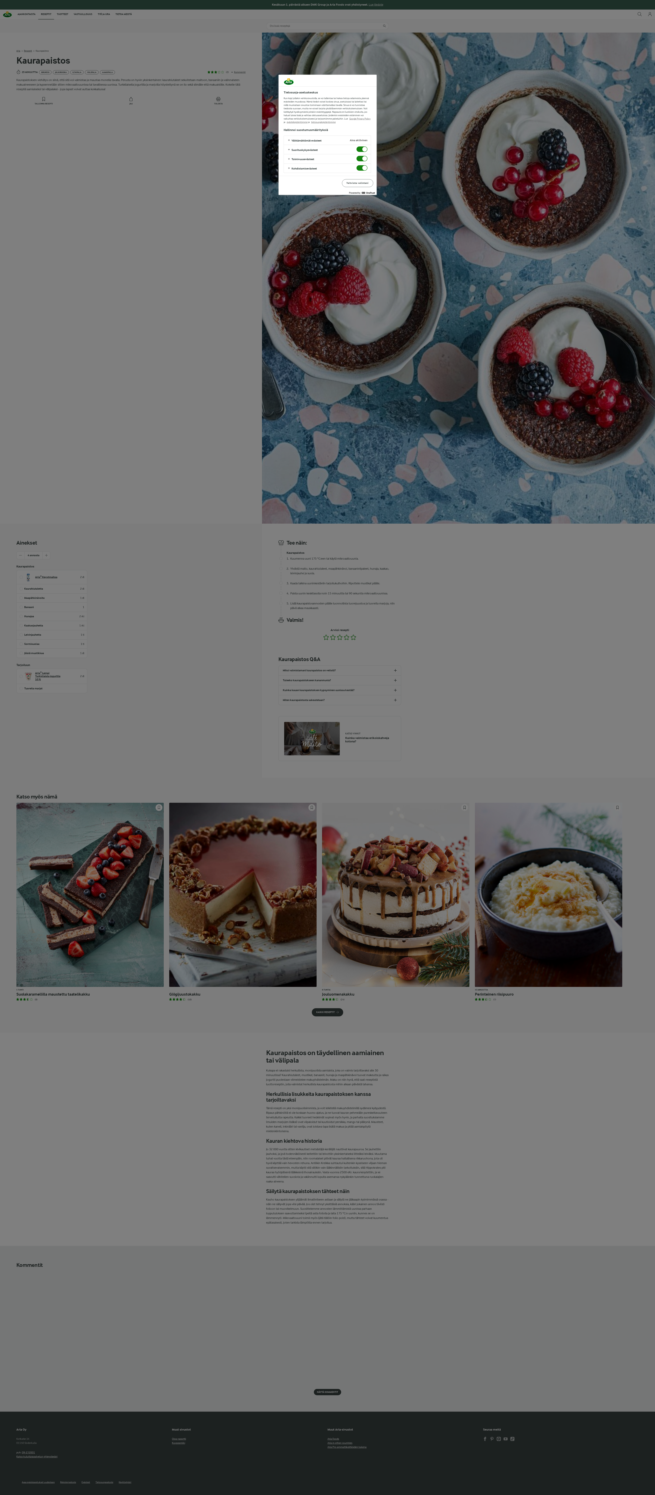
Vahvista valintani (357, 183)
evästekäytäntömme (297, 122)
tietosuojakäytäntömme (323, 122)
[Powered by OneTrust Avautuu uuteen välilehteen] (362, 193)
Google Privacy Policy (359, 118)
